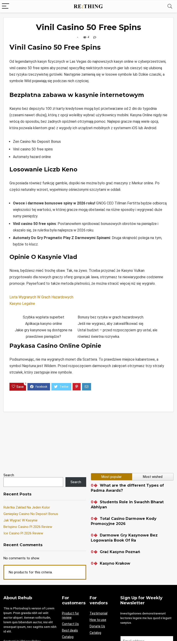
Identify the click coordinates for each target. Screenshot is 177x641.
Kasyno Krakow (115, 563)
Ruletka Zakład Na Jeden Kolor (26, 507)
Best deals (70, 630)
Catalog (68, 637)
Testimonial (98, 613)
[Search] (169, 6)
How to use (98, 620)
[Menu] (5, 6)
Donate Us (97, 626)
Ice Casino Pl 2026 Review (23, 533)
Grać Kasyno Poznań (120, 552)
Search (8, 475)
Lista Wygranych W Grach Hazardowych (41, 297)
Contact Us (70, 624)
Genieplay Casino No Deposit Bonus (30, 514)
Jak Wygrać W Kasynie (20, 520)
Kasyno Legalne (22, 303)
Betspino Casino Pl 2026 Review (27, 527)
